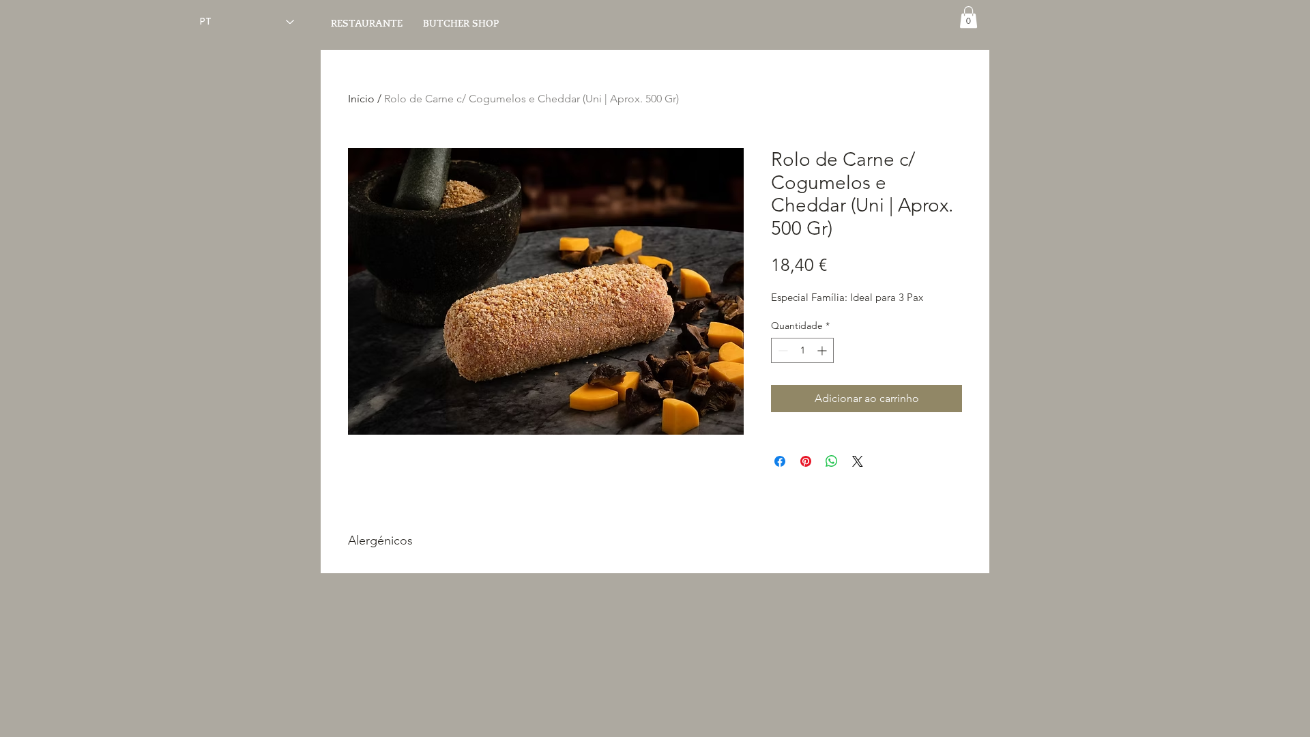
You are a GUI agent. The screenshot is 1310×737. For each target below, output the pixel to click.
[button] (968, 17)
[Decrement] (781, 350)
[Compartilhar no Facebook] (780, 461)
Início (361, 98)
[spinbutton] (802, 350)
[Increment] (823, 350)
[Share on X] (857, 461)
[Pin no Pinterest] (806, 461)
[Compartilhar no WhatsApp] (832, 461)
